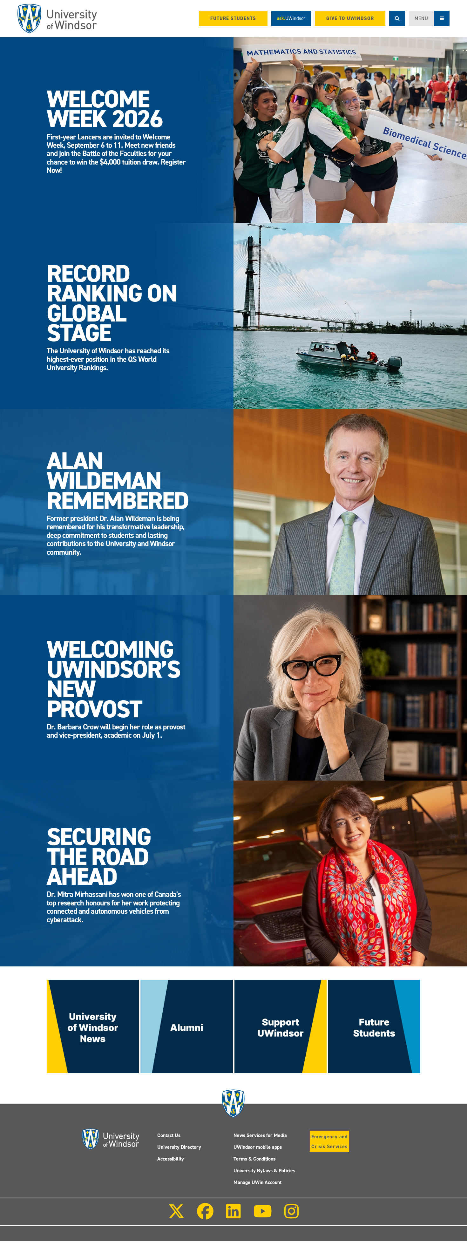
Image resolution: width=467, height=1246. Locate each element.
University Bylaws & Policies (264, 1170)
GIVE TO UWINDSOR (350, 18)
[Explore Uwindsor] (374, 1026)
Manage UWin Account (257, 1182)
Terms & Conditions (254, 1158)
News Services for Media (260, 1135)
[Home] (57, 18)
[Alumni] (186, 1026)
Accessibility (170, 1158)
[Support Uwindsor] (280, 1026)
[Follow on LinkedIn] (233, 1215)
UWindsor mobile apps (258, 1147)
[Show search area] (397, 18)
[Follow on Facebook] (205, 1215)
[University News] (93, 1026)
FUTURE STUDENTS (233, 18)
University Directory (179, 1147)
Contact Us (168, 1135)
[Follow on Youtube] (262, 1215)
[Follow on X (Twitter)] (176, 1215)
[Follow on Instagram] (292, 1215)
